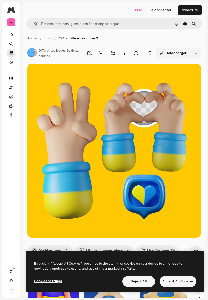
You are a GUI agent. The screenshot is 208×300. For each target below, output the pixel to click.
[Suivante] (185, 250)
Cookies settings (48, 281)
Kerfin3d (44, 56)
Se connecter (160, 10)
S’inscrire (190, 10)
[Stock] (11, 53)
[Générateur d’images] (11, 97)
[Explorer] (11, 62)
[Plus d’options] (124, 53)
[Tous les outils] (11, 78)
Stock (48, 38)
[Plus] (11, 290)
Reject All (139, 281)
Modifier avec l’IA (53, 250)
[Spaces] (11, 88)
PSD (61, 38)
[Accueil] (11, 35)
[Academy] (11, 281)
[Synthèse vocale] (11, 115)
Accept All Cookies (178, 281)
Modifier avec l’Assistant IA (170, 250)
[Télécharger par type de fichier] (196, 53)
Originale (61, 73)
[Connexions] (11, 271)
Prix (138, 10)
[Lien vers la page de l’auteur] (32, 53)
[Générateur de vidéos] (11, 106)
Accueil (32, 38)
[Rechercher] (11, 44)
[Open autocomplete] (34, 24)
